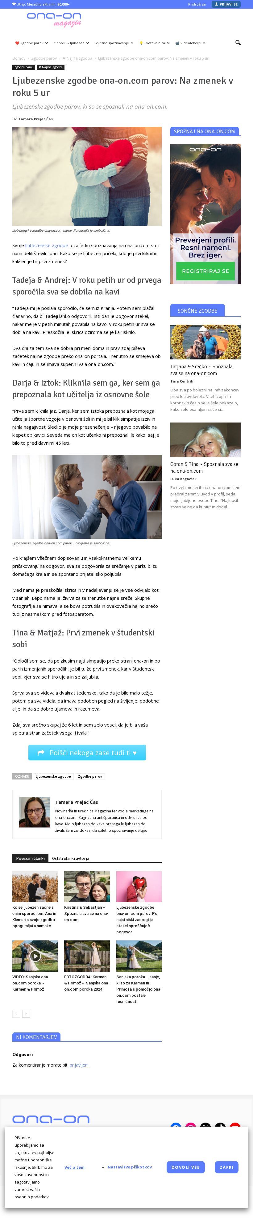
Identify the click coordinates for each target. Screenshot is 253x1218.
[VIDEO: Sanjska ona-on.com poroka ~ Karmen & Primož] (35, 956)
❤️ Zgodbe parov (29, 43)
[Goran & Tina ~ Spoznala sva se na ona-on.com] (205, 440)
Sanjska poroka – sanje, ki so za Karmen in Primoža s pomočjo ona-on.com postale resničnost (139, 989)
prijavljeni (79, 1065)
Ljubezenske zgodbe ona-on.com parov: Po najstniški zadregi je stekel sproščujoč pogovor (136, 919)
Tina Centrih (181, 381)
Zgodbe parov (23, 67)
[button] (238, 43)
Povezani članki (30, 858)
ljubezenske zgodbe (46, 245)
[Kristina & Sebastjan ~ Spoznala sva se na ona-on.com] (87, 886)
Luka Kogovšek (183, 478)
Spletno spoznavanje (112, 43)
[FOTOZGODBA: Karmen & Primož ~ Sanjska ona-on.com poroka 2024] (87, 956)
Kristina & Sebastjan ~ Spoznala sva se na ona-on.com (86, 913)
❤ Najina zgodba (51, 67)
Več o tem (74, 1167)
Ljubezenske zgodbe (53, 776)
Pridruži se (197, 4)
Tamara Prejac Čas (35, 119)
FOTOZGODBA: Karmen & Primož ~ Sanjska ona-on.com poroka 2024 (87, 983)
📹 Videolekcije (188, 43)
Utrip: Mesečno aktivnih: (43, 4)
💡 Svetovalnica (152, 43)
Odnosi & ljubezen (69, 43)
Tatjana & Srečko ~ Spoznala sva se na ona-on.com (201, 370)
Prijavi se (229, 4)
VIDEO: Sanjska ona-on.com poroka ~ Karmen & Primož (30, 983)
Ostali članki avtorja (70, 858)
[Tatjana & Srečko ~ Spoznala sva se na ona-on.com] (205, 342)
